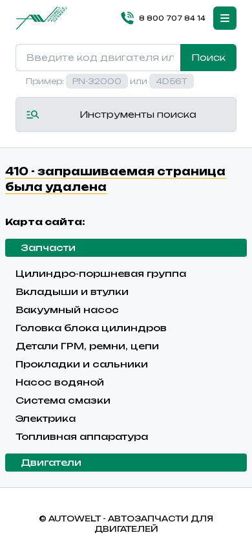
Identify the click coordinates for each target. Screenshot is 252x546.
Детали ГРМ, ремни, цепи (87, 345)
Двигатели (51, 462)
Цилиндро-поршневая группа (101, 273)
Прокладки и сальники (82, 363)
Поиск (208, 57)
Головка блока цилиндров (91, 327)
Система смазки (63, 400)
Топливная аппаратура (82, 436)
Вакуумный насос (67, 309)
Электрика (46, 418)
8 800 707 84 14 (172, 18)
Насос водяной (60, 382)
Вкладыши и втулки (72, 291)
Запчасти (48, 247)
